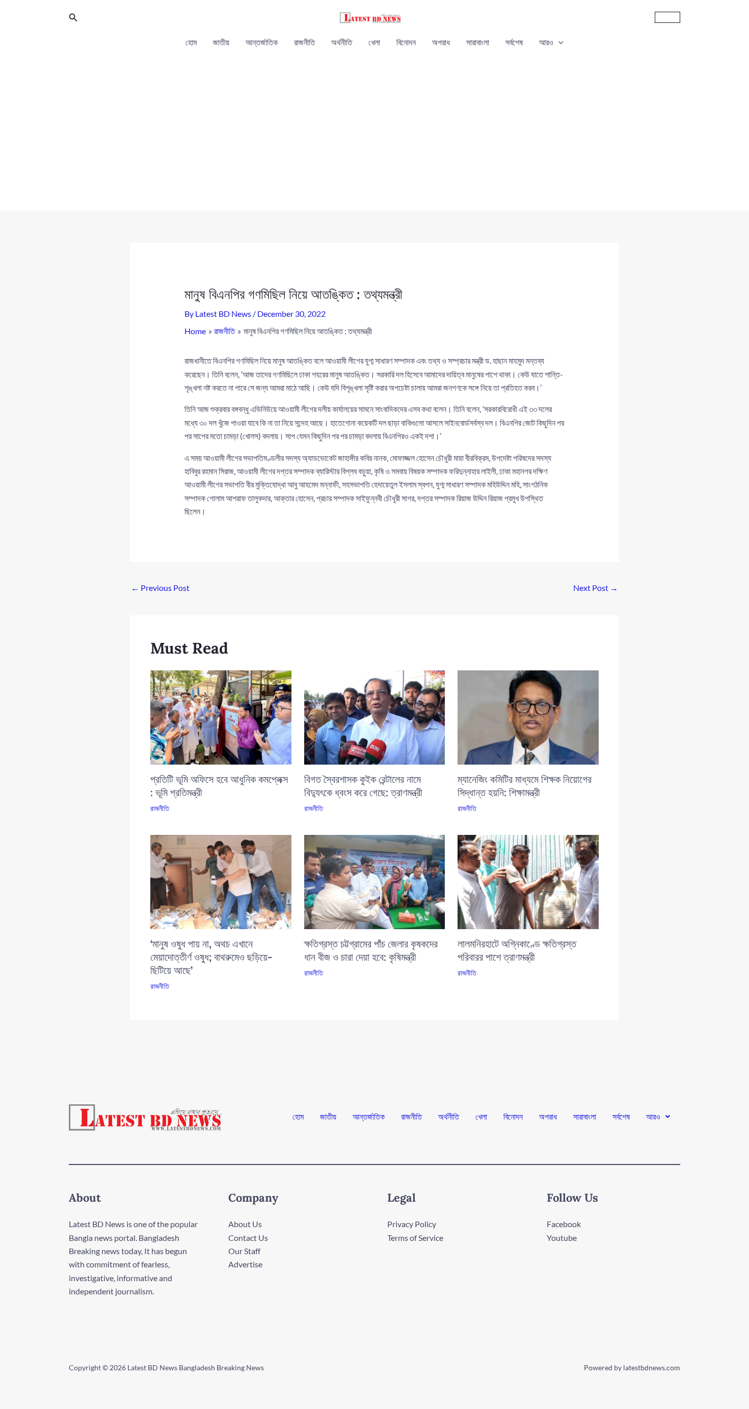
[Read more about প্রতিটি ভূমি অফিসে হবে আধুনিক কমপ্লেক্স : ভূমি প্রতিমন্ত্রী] (220, 716)
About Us (245, 1224)
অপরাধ (441, 42)
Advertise (245, 1264)
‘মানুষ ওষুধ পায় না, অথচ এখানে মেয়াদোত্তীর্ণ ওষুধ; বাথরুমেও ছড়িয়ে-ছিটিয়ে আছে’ (211, 957)
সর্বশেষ (514, 42)
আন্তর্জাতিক (262, 42)
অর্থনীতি (341, 42)
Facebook (564, 1224)
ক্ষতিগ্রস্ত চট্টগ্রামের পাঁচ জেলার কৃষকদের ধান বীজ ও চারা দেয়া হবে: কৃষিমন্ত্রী (371, 950)
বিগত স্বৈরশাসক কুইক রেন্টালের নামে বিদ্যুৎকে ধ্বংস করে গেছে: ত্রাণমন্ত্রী (363, 786)
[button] (73, 17)
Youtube (562, 1237)
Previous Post (160, 587)
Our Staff (244, 1251)
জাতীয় (221, 42)
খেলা (374, 42)
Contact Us (248, 1237)
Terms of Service (415, 1237)
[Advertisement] (374, 126)
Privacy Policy (411, 1224)
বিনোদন (406, 42)
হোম (191, 42)
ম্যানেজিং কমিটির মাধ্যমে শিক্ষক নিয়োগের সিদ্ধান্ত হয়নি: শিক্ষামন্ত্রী (525, 786)
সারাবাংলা (477, 42)
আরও (546, 42)
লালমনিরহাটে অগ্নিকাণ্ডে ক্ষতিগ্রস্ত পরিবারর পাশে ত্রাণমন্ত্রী (517, 950)
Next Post (595, 587)
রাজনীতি (304, 42)
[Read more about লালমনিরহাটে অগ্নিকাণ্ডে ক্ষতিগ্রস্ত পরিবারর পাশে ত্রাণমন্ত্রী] (528, 881)
